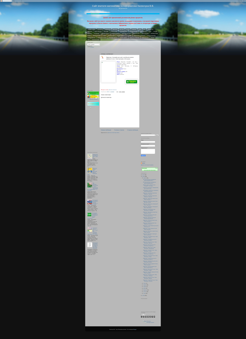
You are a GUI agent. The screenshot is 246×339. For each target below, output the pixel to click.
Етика (150, 31)
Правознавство (143, 31)
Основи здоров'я (123, 37)
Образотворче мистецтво (139, 35)
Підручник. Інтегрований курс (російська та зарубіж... (149, 210)
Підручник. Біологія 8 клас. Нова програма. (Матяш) (150, 243)
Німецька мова (136, 33)
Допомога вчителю (113, 89)
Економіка (89, 33)
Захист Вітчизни (98, 31)
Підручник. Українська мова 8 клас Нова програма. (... (150, 199)
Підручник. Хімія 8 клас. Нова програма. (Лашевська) (149, 248)
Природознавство (91, 37)
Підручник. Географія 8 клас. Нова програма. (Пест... (150, 237)
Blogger (134, 329)
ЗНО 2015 (121, 29)
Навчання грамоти (105, 33)
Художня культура (133, 31)
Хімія (88, 39)
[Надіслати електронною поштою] (119, 92)
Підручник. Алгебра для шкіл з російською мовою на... (149, 253)
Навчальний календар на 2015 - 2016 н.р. (95, 156)
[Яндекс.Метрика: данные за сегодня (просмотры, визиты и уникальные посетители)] (147, 321)
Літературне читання (102, 37)
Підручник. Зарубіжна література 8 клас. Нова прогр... (150, 207)
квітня (144, 288)
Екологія (155, 31)
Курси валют (144, 168)
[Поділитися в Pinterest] (124, 92)
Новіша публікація (106, 130)
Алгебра (128, 29)
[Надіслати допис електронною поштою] (117, 91)
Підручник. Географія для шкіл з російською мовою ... (150, 240)
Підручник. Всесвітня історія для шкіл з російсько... (150, 234)
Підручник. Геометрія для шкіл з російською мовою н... (150, 259)
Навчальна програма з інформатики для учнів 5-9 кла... (150, 188)
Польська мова (145, 33)
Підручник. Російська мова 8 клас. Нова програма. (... (150, 221)
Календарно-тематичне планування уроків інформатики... (150, 191)
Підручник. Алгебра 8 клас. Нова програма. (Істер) (150, 251)
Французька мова (97, 35)
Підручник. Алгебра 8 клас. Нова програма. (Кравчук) (150, 275)
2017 (143, 174)
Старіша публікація (132, 130)
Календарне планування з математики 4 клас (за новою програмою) (92, 216)
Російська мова (111, 35)
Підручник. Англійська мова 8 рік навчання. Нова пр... (150, 194)
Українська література (134, 37)
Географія (129, 35)
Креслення (89, 31)
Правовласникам (95, 39)
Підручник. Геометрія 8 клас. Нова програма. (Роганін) (150, 281)
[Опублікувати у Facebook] (123, 92)
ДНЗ (144, 29)
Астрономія (96, 33)
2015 (143, 295)
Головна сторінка (91, 29)
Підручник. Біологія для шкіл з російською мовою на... (149, 245)
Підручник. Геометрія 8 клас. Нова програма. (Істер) (150, 256)
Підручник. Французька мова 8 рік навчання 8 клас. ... (150, 213)
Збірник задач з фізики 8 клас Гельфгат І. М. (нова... (149, 185)
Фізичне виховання (115, 33)
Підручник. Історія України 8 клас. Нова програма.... (150, 229)
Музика (89, 35)
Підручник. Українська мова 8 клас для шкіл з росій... (150, 202)
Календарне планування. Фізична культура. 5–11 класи (95, 202)
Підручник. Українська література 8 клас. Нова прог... (150, 204)
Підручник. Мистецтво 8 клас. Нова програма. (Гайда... (150, 270)
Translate (92, 47)
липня (144, 283)
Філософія (106, 31)
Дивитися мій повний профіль (147, 164)
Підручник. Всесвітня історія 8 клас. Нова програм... (150, 232)
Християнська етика (126, 33)
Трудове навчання (121, 35)
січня (144, 293)
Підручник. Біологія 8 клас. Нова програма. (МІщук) (150, 278)
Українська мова (145, 37)
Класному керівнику (113, 37)
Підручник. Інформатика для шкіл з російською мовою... (150, 262)
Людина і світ (150, 29)
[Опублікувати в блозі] (120, 92)
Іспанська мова (113, 31)
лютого (145, 291)
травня (145, 286)
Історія (104, 35)
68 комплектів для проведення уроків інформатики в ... (149, 183)
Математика (100, 29)
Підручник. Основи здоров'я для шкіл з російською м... (150, 267)
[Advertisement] (120, 46)
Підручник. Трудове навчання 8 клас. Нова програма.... (151, 272)
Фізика (139, 29)
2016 (143, 176)
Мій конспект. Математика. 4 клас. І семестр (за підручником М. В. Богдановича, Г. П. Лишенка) (92, 187)
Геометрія (134, 29)
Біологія (152, 37)
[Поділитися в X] (121, 92)
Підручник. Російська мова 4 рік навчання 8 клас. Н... (149, 224)
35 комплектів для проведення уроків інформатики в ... (149, 180)
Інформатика (108, 29)
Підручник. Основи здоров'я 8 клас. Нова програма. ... (150, 264)
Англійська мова (154, 33)
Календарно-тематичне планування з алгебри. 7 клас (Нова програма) (95, 245)
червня (145, 284)
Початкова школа (123, 31)
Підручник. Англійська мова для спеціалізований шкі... (149, 215)
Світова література (151, 35)
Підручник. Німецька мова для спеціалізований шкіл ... (149, 218)
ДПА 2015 (115, 29)
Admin (143, 163)
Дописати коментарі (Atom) (113, 132)
